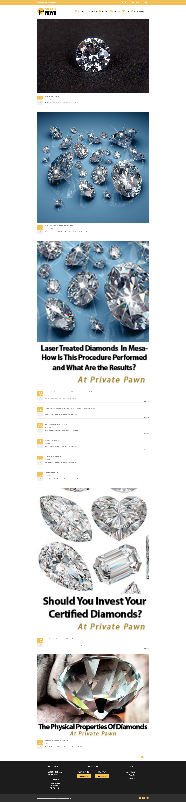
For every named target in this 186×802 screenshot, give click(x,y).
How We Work (55, 785)
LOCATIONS (132, 774)
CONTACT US (132, 778)
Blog (52, 788)
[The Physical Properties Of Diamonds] (93, 696)
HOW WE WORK (131, 772)
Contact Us (57, 788)
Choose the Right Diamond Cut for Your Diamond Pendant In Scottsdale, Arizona (70, 408)
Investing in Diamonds (52, 440)
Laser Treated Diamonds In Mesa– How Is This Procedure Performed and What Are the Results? (74, 392)
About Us (57, 783)
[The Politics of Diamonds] (93, 56)
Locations (52, 787)
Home (52, 783)
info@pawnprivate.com (47, 3)
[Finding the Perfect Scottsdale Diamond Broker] (93, 167)
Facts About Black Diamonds (54, 456)
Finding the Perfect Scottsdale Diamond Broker (59, 225)
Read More (146, 105)
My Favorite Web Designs (65, 798)
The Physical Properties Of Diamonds (56, 740)
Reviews (58, 787)
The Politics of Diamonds (52, 96)
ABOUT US (133, 771)
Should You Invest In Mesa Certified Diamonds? (59, 639)
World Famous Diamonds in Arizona (56, 424)
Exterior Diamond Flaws (52, 472)
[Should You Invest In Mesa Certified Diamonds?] (93, 562)
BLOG (134, 777)
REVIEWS (133, 775)
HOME (134, 770)
